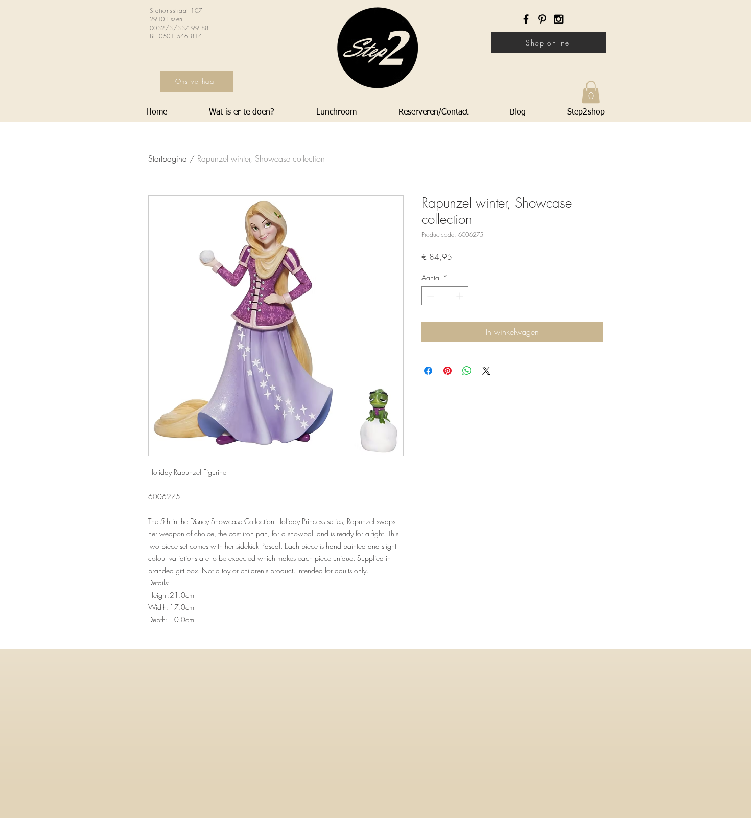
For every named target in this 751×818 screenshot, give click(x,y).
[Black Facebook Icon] (526, 19)
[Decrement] (429, 296)
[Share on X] (486, 371)
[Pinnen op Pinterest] (447, 371)
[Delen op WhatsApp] (467, 371)
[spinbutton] (445, 296)
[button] (590, 92)
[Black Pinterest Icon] (542, 19)
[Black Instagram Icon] (558, 19)
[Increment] (460, 296)
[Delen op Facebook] (428, 371)
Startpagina (167, 158)
